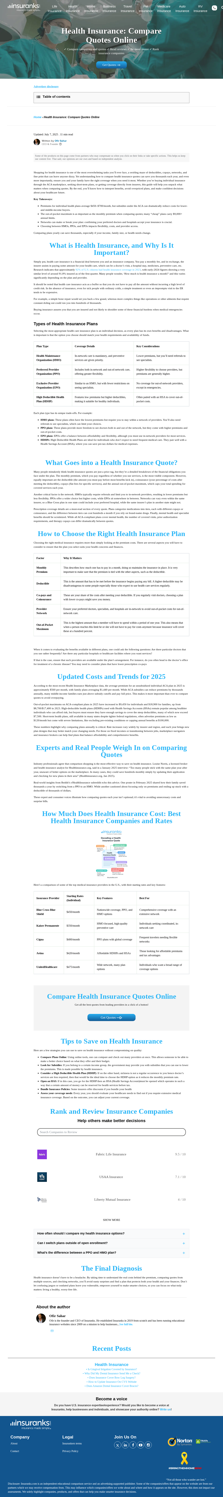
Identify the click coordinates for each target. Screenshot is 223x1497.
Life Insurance (54, 9)
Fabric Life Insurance (111, 1154)
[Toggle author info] (60, 144)
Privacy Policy (70, 1451)
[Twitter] (117, 1444)
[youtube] (140, 1444)
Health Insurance (73, 9)
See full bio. (126, 1324)
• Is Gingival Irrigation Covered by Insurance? (111, 1369)
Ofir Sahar (61, 140)
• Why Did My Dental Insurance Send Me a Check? (111, 1373)
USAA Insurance (111, 1177)
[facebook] (132, 1444)
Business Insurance (109, 9)
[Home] (22, 8)
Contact (14, 1451)
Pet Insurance (146, 9)
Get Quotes (109, 65)
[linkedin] (125, 1444)
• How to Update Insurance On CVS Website (112, 1381)
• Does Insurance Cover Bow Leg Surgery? (111, 1377)
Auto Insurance (182, 9)
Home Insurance (91, 9)
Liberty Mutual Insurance (112, 1199)
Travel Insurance (127, 9)
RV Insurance (200, 9)
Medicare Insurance (164, 9)
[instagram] (148, 1444)
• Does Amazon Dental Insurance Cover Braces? (111, 1385)
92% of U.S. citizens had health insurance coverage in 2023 (108, 269)
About (13, 1443)
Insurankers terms (72, 1443)
